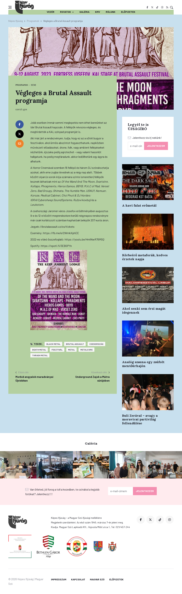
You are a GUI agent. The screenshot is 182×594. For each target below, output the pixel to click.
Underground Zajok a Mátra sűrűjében (92, 378)
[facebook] (147, 7)
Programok (33, 20)
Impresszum (58, 579)
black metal (53, 344)
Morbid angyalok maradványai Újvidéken (34, 378)
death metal (39, 349)
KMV (97, 11)
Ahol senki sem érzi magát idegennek (143, 310)
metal (71, 349)
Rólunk (110, 11)
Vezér (50, 11)
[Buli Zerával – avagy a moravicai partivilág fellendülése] (148, 392)
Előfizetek (128, 11)
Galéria (84, 11)
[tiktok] (157, 7)
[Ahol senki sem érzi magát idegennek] (148, 285)
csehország (96, 344)
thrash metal (40, 355)
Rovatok (65, 11)
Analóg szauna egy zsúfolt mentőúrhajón (143, 364)
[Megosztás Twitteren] (19, 134)
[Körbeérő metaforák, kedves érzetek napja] (148, 232)
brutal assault (75, 344)
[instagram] (162, 7)
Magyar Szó (97, 579)
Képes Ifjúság (15, 20)
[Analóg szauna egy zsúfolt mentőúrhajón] (148, 339)
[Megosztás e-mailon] (19, 143)
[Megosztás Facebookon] (19, 124)
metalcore (86, 349)
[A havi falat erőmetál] (148, 182)
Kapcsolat (78, 579)
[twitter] (152, 7)
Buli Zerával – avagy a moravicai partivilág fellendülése (140, 419)
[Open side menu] (10, 7)
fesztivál (57, 349)
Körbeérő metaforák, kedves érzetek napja (145, 257)
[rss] (167, 7)
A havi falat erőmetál (139, 205)
